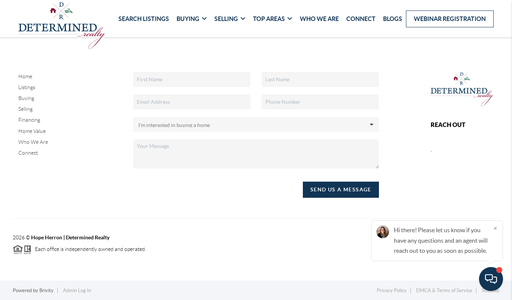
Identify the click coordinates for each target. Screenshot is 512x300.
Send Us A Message (340, 190)
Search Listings (143, 18)
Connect (361, 18)
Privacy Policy (392, 290)
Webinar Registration (450, 18)
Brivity (46, 290)
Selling (226, 18)
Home (25, 76)
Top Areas (269, 18)
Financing (29, 120)
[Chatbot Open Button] (491, 279)
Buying (188, 18)
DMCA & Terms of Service (444, 290)
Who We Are (319, 18)
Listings (26, 87)
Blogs (392, 18)
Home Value (32, 131)
